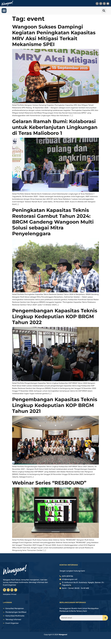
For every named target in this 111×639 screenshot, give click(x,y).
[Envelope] (100, 3)
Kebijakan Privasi (9, 594)
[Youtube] (107, 3)
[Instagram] (104, 3)
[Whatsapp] (97, 3)
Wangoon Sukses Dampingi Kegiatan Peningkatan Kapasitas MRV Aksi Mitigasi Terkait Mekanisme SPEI (53, 35)
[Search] (105, 617)
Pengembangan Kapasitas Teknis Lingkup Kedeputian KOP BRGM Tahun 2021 (54, 405)
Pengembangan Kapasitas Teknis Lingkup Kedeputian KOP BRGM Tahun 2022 (54, 316)
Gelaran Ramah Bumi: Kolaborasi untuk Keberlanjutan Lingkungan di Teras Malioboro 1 (54, 127)
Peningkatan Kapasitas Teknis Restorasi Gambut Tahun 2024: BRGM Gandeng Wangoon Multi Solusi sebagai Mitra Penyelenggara (53, 221)
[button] (4, 10)
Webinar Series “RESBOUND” (49, 483)
